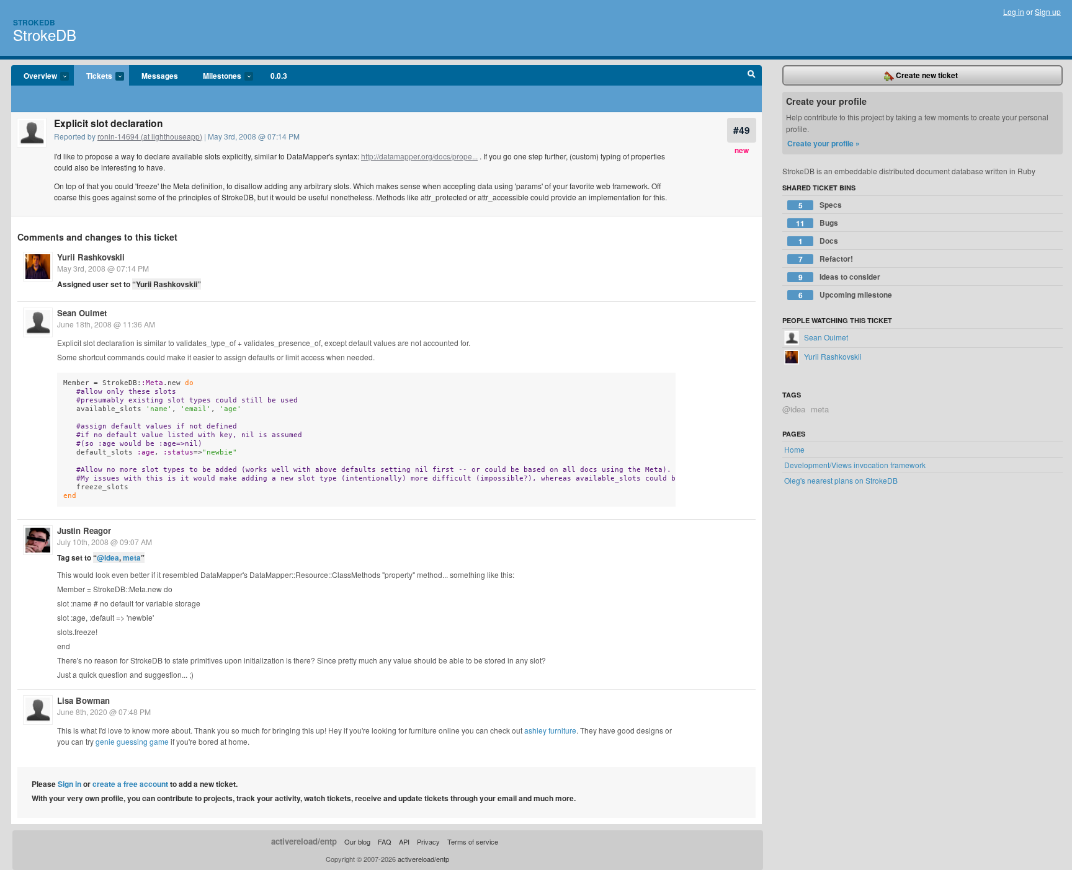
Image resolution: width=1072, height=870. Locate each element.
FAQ (384, 841)
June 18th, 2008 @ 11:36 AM (106, 324)
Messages (159, 75)
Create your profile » (823, 143)
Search (751, 75)
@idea (108, 557)
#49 (741, 130)
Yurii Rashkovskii (91, 257)
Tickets (93, 76)
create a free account (130, 783)
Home (794, 449)
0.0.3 (278, 75)
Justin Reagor (84, 530)
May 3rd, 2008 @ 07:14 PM (103, 268)
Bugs (817, 223)
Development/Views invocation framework (855, 464)
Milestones (215, 76)
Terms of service (472, 841)
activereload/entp (304, 841)
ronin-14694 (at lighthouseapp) (149, 136)
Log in (1013, 11)
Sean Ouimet (82, 313)
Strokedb (34, 22)
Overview (34, 76)
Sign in (69, 783)
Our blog (357, 841)
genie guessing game (132, 741)
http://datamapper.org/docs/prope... (419, 156)
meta (132, 557)
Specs (820, 205)
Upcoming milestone (845, 295)
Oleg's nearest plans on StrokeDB (841, 480)
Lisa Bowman (83, 700)
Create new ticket (926, 75)
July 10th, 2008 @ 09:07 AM (104, 541)
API (404, 841)
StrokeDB (44, 34)
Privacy (428, 841)
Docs (818, 241)
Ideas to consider (839, 277)
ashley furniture (550, 730)
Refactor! (826, 259)
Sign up (1048, 11)
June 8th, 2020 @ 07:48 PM (104, 711)
